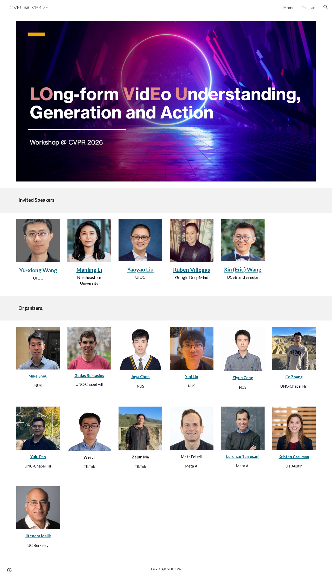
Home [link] (288, 7)
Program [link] (308, 7)
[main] (166, 200)
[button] (326, 7)
